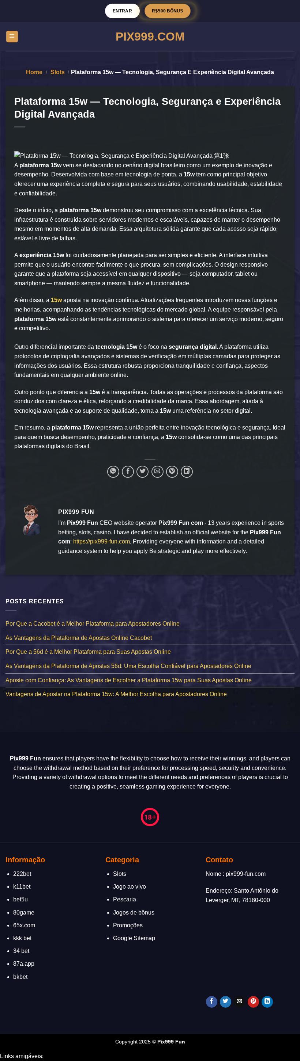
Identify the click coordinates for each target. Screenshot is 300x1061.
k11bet (21, 886)
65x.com (24, 925)
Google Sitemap (134, 938)
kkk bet (22, 938)
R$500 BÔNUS (167, 11)
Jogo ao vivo (129, 886)
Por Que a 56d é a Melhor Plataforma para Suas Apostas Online (88, 652)
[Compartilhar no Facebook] (128, 472)
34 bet (21, 951)
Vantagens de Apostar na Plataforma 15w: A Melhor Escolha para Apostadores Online (116, 694)
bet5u (20, 899)
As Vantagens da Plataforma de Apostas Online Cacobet (78, 638)
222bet (22, 874)
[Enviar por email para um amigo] (157, 472)
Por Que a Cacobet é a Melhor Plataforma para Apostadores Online (92, 624)
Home (34, 72)
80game (23, 912)
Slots (57, 72)
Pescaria (124, 899)
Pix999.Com (150, 36)
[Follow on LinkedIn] (267, 1002)
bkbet (20, 977)
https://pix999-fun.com (101, 541)
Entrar (122, 10)
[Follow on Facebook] (211, 1002)
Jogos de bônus (133, 912)
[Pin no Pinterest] (172, 472)
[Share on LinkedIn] (187, 472)
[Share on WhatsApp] (113, 472)
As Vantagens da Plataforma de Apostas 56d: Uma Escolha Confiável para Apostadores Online (128, 666)
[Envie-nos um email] (239, 1002)
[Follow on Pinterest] (253, 1002)
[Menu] (12, 37)
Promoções (128, 925)
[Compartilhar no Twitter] (142, 472)
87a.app (23, 964)
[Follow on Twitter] (225, 1002)
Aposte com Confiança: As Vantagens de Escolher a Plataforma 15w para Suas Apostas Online (128, 680)
